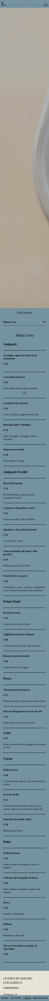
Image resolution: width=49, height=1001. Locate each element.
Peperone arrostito (13, 449)
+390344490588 (45, 4)
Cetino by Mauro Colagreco (17, 980)
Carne (7, 758)
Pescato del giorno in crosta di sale (22, 711)
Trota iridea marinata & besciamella (20, 388)
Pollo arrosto (10, 769)
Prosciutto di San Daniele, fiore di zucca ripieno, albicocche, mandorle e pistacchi (22, 807)
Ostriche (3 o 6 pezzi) (15, 575)
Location (16, 998)
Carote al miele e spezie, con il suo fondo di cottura (24, 783)
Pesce (7, 678)
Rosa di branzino (12, 483)
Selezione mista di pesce (16, 689)
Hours (4, 998)
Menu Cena (24, 335)
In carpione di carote (13, 541)
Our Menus (24, 312)
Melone (7, 924)
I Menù (27, 998)
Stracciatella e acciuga (13, 460)
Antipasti (10, 344)
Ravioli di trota (12, 612)
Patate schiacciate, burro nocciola (19, 722)
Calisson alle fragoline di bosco (20, 877)
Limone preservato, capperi (16, 667)
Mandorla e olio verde (13, 935)
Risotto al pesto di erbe (16, 655)
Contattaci (11, 988)
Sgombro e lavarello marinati (19, 529)
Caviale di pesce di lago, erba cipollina (21, 645)
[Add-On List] (24, 392)
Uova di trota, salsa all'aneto (16, 624)
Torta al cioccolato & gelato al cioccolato (20, 947)
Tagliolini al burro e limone (18, 634)
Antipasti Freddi (15, 472)
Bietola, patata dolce (13, 830)
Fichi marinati (11, 853)
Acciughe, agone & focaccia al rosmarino (20, 357)
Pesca (6, 902)
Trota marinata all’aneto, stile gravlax (20, 553)
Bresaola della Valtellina (17, 424)
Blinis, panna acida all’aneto (16, 565)
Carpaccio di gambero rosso (19, 507)
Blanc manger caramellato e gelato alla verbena (21, 890)
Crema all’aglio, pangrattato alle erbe (21, 414)
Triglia (7, 732)
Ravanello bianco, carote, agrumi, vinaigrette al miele (19, 496)
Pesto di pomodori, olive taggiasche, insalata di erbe (24, 746)
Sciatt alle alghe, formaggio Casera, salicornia (20, 437)
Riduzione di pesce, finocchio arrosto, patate (24, 701)
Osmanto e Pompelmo (13, 913)
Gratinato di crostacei (15, 403)
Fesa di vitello (11, 794)
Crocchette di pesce (14, 377)
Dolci (7, 842)
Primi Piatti (12, 601)
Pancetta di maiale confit (17, 819)
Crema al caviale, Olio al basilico (19, 519)
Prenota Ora (40, 998)
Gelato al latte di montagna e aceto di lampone (21, 866)
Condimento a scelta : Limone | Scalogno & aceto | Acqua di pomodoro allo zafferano (24, 589)
